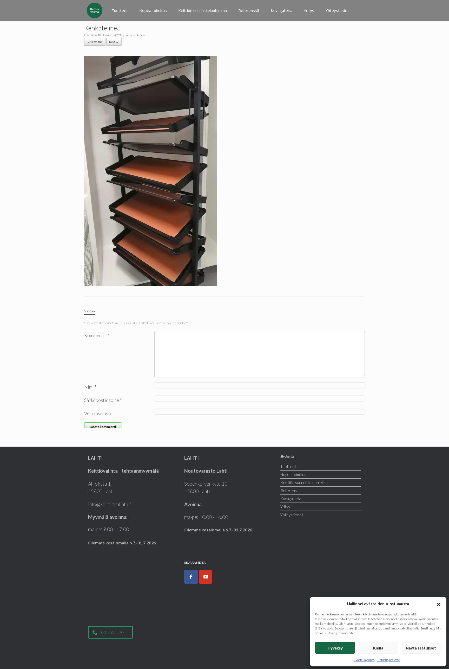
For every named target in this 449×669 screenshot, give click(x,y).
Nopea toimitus (153, 10)
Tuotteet (119, 10)
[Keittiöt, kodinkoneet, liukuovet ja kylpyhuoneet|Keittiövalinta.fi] (94, 10)
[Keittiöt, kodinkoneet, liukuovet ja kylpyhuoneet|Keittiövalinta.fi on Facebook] (191, 577)
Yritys (309, 10)
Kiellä (378, 648)
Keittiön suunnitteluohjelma (202, 10)
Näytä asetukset (421, 648)
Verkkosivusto (98, 413)
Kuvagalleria (281, 10)
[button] (438, 603)
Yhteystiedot (337, 10)
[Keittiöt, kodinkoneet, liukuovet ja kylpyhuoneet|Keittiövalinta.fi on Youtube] (206, 577)
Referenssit (248, 10)
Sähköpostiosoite (103, 400)
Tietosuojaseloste (388, 660)
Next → (114, 41)
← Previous (95, 41)
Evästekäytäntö (364, 660)
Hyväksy (335, 648)
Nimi (90, 387)
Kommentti (96, 335)
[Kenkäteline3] (150, 170)
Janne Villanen (135, 35)
